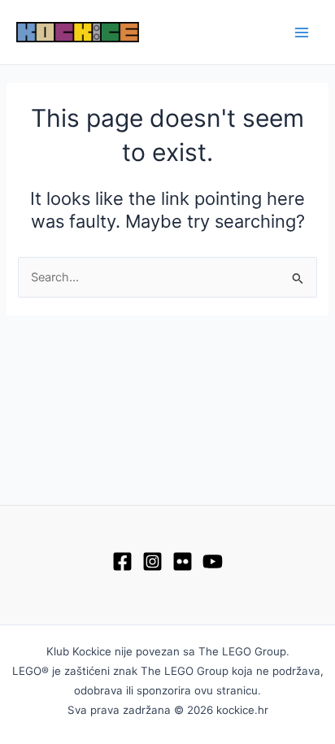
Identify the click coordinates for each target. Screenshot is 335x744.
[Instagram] (152, 561)
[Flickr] (182, 561)
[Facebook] (122, 561)
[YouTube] (212, 561)
